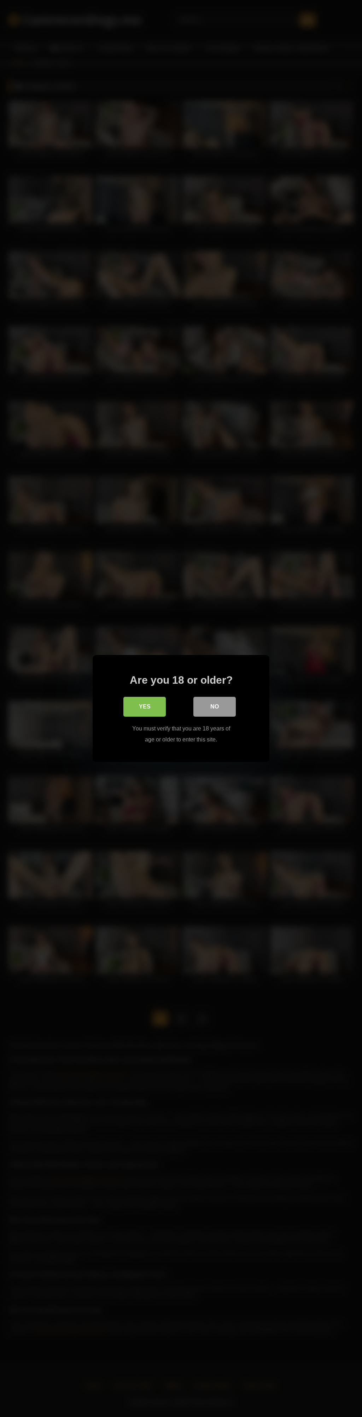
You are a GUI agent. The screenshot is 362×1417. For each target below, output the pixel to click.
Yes (145, 707)
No (214, 707)
